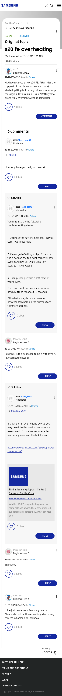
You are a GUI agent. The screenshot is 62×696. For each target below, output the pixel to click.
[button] (51, 70)
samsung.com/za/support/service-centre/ (25, 499)
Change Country (12, 685)
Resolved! (24, 35)
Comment (46, 116)
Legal (5, 680)
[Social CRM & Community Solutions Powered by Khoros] (49, 651)
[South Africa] (9, 5)
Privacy (6, 674)
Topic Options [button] (51, 31)
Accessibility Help (13, 662)
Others (31, 77)
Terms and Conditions (15, 668)
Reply (48, 186)
